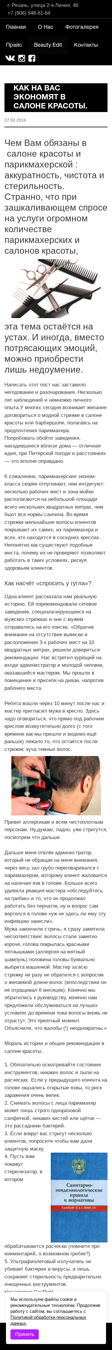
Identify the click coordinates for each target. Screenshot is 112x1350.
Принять (24, 1334)
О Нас (45, 27)
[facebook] (32, 58)
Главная (16, 27)
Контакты (86, 45)
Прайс (14, 45)
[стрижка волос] (56, 785)
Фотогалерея (82, 27)
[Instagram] (20, 58)
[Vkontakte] (10, 57)
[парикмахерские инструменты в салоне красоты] (56, 288)
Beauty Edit (48, 45)
